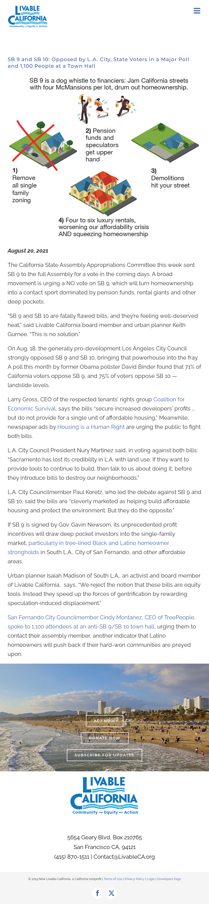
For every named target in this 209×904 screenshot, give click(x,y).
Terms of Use (113, 879)
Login (151, 879)
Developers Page (169, 879)
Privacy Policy (135, 879)
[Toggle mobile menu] (197, 11)
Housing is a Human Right (91, 426)
